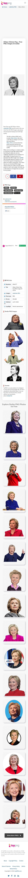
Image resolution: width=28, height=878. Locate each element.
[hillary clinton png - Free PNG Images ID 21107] (14, 356)
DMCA (23, 866)
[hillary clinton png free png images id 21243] (14, 737)
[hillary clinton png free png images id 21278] (14, 816)
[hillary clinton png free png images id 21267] (14, 789)
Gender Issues (18, 190)
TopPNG (21, 157)
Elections (13, 187)
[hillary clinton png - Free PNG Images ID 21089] (14, 322)
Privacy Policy (16, 866)
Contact (21, 860)
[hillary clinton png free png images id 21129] (14, 474)
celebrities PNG (12, 7)
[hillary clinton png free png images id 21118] (14, 421)
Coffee (7, 210)
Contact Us (9, 395)
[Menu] (25, 2)
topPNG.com (18, 871)
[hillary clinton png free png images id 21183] (14, 605)
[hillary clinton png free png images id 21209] (14, 658)
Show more (17, 192)
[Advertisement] (14, 24)
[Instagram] (15, 876)
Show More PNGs (13, 835)
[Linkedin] (18, 876)
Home (5, 7)
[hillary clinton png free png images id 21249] (14, 763)
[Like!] (7, 176)
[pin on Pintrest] (23, 412)
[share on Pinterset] (20, 176)
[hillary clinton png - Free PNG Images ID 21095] (14, 339)
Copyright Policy (13, 860)
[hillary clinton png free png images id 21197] (14, 632)
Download (23, 245)
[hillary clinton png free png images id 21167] (14, 553)
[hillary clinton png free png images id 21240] (14, 711)
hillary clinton (14, 138)
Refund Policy (13, 868)
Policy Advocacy (8, 192)
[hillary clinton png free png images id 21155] (14, 526)
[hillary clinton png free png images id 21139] (14, 500)
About (5, 860)
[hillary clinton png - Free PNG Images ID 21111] (14, 373)
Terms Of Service (6, 866)
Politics (6, 187)
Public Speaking (8, 190)
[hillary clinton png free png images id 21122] (14, 447)
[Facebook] (13, 176)
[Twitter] (8, 876)
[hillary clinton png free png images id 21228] (14, 684)
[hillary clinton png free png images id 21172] (14, 579)
